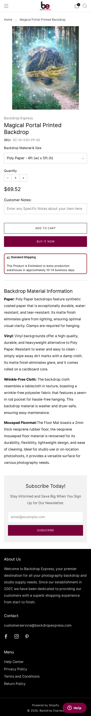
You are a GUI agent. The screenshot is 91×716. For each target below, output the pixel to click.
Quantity (10, 171)
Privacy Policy (15, 669)
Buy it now (46, 241)
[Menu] (6, 6)
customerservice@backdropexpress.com (38, 625)
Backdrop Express (18, 118)
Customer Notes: (17, 200)
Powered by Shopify (45, 705)
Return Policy (15, 684)
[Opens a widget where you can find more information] (74, 708)
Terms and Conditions (22, 676)
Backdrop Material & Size (23, 148)
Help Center (14, 662)
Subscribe (45, 530)
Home (8, 19)
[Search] (85, 6)
